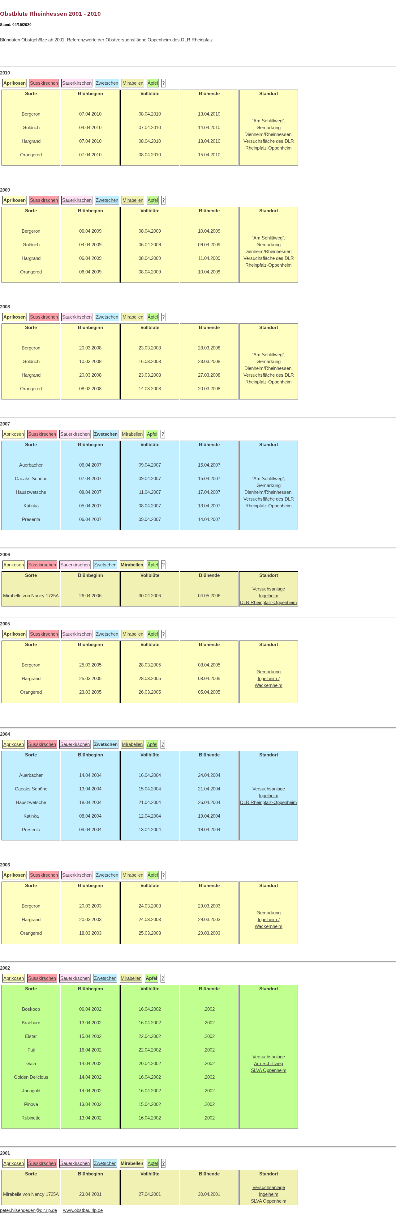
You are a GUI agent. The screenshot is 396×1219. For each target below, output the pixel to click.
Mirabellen (133, 83)
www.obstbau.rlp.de (83, 1210)
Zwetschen (107, 83)
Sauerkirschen (77, 83)
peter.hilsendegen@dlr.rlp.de (28, 1210)
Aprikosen (13, 434)
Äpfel (153, 83)
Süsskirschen (44, 83)
